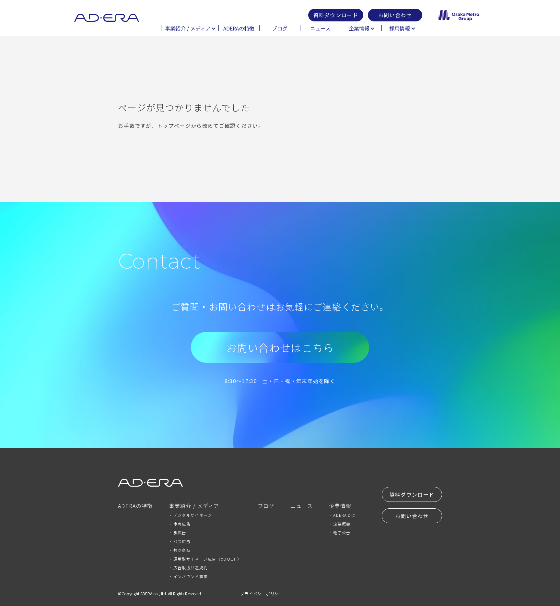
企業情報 (359, 28)
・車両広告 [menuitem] (180, 524)
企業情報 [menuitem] (340, 506)
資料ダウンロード (335, 15)
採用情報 (399, 28)
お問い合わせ (395, 15)
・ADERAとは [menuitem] (342, 515)
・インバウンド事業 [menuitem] (188, 576)
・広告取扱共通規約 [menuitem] (188, 567)
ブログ (279, 28)
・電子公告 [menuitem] (340, 532)
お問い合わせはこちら (280, 347)
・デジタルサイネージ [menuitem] (190, 515)
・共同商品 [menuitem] (180, 550)
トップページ (174, 125)
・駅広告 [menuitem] (177, 532)
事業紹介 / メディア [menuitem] (194, 506)
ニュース (320, 28)
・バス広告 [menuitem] (180, 541)
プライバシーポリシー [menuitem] (261, 593)
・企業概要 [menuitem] (340, 524)
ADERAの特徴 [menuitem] (135, 506)
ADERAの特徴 (238, 28)
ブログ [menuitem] (266, 506)
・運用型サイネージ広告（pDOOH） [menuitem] (205, 559)
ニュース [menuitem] (302, 506)
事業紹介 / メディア (188, 28)
